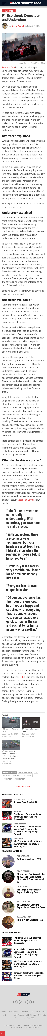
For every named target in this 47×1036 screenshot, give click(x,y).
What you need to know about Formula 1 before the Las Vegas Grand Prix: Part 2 (10, 755)
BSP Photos (19, 1014)
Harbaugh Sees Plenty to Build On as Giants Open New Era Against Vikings (28, 975)
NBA (44, 1011)
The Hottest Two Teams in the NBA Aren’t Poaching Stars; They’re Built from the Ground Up (30, 878)
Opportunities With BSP (24, 1018)
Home (4, 1011)
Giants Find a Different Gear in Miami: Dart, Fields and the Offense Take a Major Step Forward (27, 830)
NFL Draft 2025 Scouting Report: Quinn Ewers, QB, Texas (31, 906)
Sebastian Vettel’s (27, 499)
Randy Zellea (23, 856)
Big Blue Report (20, 824)
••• (10, 1014)
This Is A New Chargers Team (30, 920)
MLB (38, 1011)
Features (27, 775)
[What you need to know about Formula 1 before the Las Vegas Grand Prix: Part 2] (11, 745)
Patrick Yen (22, 887)
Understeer (20, 779)
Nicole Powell (18, 25)
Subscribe (42, 1014)
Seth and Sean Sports (23, 799)
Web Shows (13, 1011)
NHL (4, 1014)
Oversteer (7, 779)
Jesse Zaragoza (24, 917)
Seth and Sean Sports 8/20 (25, 802)
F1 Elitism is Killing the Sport (30, 730)
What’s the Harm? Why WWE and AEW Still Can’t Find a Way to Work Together (28, 844)
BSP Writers (31, 1014)
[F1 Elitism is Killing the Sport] (31, 722)
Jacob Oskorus (23, 902)
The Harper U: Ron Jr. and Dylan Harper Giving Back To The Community (27, 817)
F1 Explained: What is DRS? (10, 730)
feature (6, 775)
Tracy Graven (23, 871)
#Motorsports (25, 772)
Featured (17, 775)
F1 (21, 677)
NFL (32, 1011)
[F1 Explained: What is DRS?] (11, 722)
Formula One (8, 67)
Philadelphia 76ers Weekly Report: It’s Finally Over (29, 890)
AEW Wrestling (20, 839)
